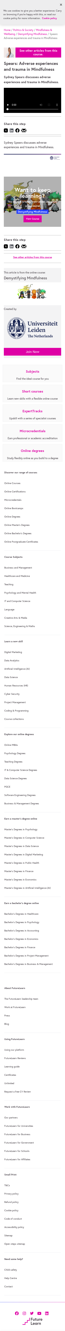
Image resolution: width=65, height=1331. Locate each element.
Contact (8, 1286)
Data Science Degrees (15, 778)
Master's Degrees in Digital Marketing (23, 854)
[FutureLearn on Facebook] (17, 1312)
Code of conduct (13, 1218)
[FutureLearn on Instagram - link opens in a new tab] (24, 1312)
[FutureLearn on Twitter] (32, 1312)
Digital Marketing (13, 652)
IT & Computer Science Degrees (20, 770)
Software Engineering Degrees (20, 795)
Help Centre (10, 1278)
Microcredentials (13, 499)
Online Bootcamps (13, 508)
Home (7, 30)
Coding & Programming (16, 710)
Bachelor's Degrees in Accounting (21, 930)
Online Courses (12, 483)
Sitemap (8, 1235)
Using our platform (14, 1049)
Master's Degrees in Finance (18, 871)
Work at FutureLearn (15, 1007)
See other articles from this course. (38, 52)
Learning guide (12, 1066)
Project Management (15, 702)
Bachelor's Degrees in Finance (19, 947)
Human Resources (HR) (16, 685)
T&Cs (7, 1185)
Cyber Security (12, 693)
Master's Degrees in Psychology (20, 829)
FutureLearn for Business (17, 1134)
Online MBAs (11, 744)
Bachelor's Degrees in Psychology (21, 922)
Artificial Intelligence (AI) (17, 668)
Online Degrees (12, 516)
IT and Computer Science (17, 601)
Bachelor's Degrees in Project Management (26, 955)
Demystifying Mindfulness (32, 34)
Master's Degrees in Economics (20, 879)
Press (7, 1015)
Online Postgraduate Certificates (21, 541)
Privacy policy (11, 1193)
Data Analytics (11, 660)
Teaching (8, 584)
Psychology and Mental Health (20, 592)
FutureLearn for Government (19, 1142)
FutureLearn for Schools (17, 1151)
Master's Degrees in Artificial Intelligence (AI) (27, 887)
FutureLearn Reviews (15, 1058)
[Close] (61, 4)
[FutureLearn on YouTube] (39, 1312)
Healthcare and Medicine (17, 576)
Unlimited (9, 1083)
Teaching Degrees (13, 761)
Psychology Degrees (15, 753)
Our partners (11, 1117)
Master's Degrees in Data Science (21, 846)
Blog (6, 1023)
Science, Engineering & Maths (19, 626)
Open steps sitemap (14, 1243)
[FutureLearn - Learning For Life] (32, 1321)
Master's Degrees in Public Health (21, 862)
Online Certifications (15, 491)
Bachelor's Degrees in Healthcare (21, 913)
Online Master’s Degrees (17, 525)
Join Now (32, 352)
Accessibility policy (14, 1227)
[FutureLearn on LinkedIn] (46, 1312)
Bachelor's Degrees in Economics (21, 938)
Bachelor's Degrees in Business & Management (28, 964)
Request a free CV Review (17, 1091)
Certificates (10, 1074)
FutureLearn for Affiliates (17, 1159)
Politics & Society (23, 30)
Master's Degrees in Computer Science (24, 837)
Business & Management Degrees (21, 803)
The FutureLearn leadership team (21, 998)
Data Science (11, 677)
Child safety (10, 1269)
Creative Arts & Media (15, 617)
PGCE (7, 786)
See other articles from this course (32, 257)
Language (9, 609)
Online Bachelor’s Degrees (18, 533)
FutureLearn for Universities (18, 1125)
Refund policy (11, 1202)
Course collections (14, 719)
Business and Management (18, 567)
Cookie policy (11, 1210)
